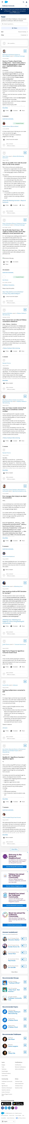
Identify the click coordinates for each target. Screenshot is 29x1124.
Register (14, 11)
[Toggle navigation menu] (26, 5)
